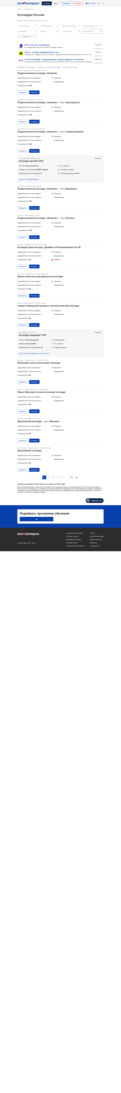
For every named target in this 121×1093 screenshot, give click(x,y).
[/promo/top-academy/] (60, 343)
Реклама (97, 45)
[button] (66, 3)
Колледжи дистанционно (73, 539)
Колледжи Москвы (71, 542)
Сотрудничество (95, 546)
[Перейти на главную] (28, 3)
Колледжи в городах (72, 536)
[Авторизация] (103, 3)
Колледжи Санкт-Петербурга (75, 546)
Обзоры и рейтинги (96, 539)
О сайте (92, 533)
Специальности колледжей (74, 533)
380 (71, 477)
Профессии (93, 542)
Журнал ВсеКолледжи (97, 536)
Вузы (56, 3)
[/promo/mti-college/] (60, 169)
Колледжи (46, 3)
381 (76, 477)
